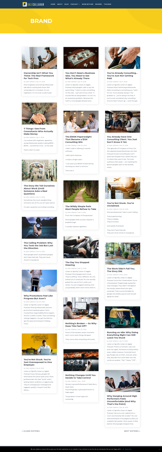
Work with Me (87, 4)
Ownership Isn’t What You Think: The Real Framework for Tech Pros (39, 76)
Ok (123, 449)
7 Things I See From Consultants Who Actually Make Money (38, 131)
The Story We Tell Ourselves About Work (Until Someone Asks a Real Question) (39, 190)
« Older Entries (31, 431)
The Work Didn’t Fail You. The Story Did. (121, 270)
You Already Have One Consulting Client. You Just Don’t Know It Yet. (122, 139)
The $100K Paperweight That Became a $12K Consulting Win (78, 139)
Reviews (98, 4)
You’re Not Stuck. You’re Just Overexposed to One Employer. (38, 362)
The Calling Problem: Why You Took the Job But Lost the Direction (38, 245)
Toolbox (107, 4)
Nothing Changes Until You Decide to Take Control (80, 376)
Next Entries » (132, 431)
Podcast (74, 4)
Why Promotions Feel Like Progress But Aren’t (38, 297)
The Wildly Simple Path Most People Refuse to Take (80, 207)
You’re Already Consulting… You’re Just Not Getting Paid (122, 76)
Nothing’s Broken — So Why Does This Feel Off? (80, 324)
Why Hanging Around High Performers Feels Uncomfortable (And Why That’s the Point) (122, 400)
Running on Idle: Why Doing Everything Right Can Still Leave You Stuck (122, 335)
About (60, 4)
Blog (67, 4)
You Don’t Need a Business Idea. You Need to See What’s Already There (80, 76)
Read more (128, 449)
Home (53, 4)
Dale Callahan (30, 82)
